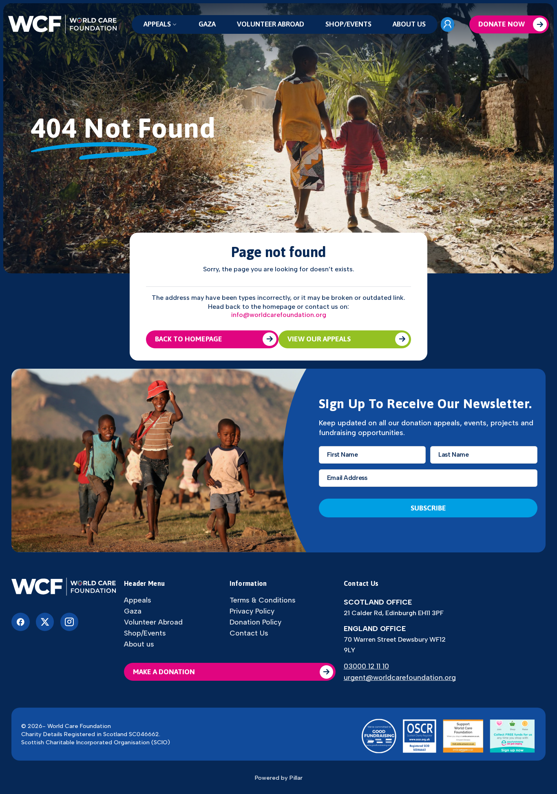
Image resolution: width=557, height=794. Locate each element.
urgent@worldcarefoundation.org (400, 677)
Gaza (207, 24)
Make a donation (164, 672)
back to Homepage (188, 339)
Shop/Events (348, 24)
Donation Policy (255, 622)
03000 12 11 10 (366, 666)
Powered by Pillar (279, 777)
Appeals (157, 24)
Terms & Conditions (263, 600)
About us (409, 24)
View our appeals (319, 339)
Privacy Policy (252, 611)
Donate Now (501, 24)
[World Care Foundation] (63, 587)
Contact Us (249, 633)
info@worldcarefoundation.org (278, 315)
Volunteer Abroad (270, 24)
